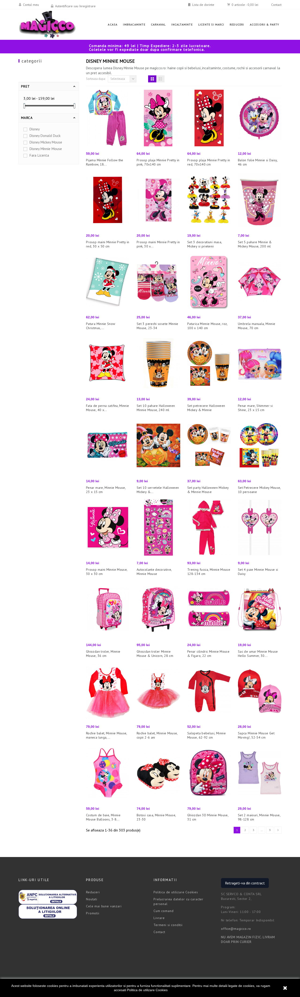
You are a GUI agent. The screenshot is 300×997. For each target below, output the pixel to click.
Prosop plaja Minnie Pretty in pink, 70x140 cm (158, 162)
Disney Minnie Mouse (45, 149)
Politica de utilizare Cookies (147, 990)
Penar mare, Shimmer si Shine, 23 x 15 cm (255, 408)
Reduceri (93, 892)
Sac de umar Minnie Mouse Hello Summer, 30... (258, 653)
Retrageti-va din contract (245, 883)
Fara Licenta (39, 155)
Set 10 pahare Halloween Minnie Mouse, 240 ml (156, 408)
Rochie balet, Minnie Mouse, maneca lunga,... (106, 735)
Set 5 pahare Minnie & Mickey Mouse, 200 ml (255, 244)
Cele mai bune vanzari (104, 906)
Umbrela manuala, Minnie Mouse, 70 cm (256, 326)
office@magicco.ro (236, 929)
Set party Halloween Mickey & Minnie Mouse (208, 490)
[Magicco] (47, 25)
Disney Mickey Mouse (45, 142)
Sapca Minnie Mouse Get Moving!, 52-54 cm (256, 735)
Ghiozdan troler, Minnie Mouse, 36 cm (103, 653)
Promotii (92, 913)
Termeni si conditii (168, 925)
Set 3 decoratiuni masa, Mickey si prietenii (204, 244)
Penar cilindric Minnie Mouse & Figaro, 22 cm (208, 653)
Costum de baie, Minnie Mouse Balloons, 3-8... (103, 817)
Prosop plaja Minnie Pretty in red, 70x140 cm (208, 162)
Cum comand (163, 911)
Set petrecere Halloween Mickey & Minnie (206, 408)
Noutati (91, 899)
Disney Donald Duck (44, 135)
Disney (34, 129)
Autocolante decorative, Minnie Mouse (154, 571)
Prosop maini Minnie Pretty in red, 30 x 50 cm (107, 244)
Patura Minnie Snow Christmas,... (100, 326)
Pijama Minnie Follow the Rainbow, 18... (104, 162)
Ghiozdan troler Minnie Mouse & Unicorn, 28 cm (155, 653)
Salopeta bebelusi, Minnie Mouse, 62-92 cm (206, 735)
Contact (276, 5)
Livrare (159, 918)
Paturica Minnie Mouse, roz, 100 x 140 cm (207, 326)
